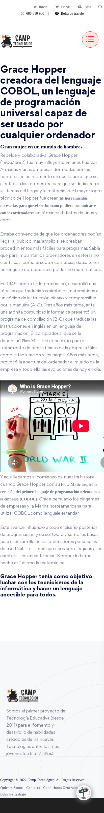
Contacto (33, 788)
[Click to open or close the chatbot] (83, 792)
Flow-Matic (31, 341)
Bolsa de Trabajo (13, 794)
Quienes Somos (11, 788)
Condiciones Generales (60, 788)
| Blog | (84, 7)
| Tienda (59, 7)
